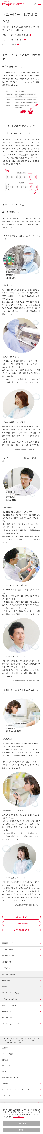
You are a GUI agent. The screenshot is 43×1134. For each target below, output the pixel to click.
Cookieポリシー (18, 1117)
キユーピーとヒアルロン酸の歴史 (15, 35)
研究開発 (15, 1038)
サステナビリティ (8, 1066)
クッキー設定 (21, 1123)
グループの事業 (7, 1054)
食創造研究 (24, 1038)
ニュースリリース (8, 1096)
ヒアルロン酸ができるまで (12, 40)
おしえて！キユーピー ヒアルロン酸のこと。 (24, 1040)
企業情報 (5, 1048)
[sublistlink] (21, 974)
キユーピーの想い (9, 44)
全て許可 (21, 1130)
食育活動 (5, 1060)
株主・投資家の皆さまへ (10, 1078)
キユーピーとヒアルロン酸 (12, 1042)
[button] (39, 4)
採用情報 (5, 1084)
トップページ (6, 1038)
